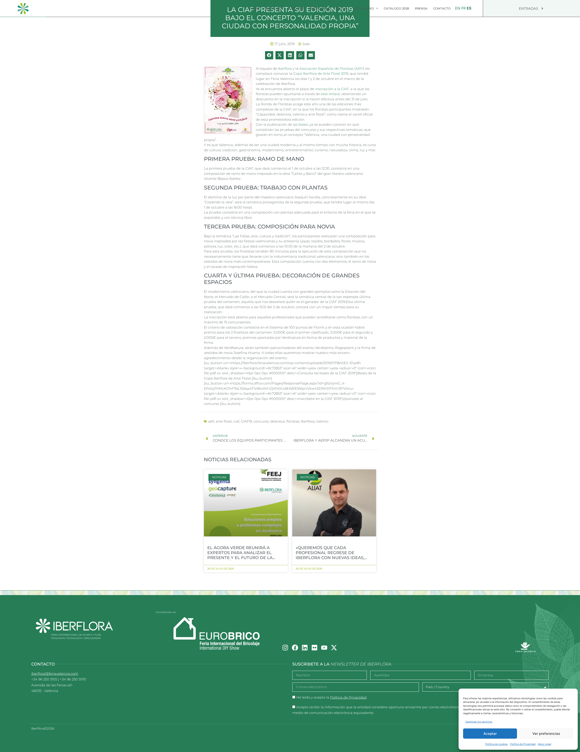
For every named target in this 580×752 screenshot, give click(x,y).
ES (469, 8)
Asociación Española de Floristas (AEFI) (331, 68)
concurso (261, 421)
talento (322, 421)
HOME (255, 8)
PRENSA (421, 8)
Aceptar (490, 733)
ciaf (236, 421)
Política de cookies (496, 744)
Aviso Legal (544, 744)
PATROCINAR (319, 8)
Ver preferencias (546, 733)
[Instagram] (285, 647)
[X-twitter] (334, 647)
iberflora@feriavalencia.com (54, 673)
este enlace (330, 94)
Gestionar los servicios (478, 721)
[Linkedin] (305, 647)
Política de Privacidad (523, 744)
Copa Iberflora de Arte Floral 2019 (320, 73)
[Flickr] (314, 647)
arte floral (224, 421)
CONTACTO (442, 8)
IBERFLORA (274, 8)
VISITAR (341, 8)
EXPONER (296, 8)
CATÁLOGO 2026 (396, 8)
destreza (277, 421)
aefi (211, 421)
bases (303, 124)
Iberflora (285, 68)
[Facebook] (295, 647)
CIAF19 (246, 421)
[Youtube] (324, 647)
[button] (269, 55)
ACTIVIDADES (363, 8)
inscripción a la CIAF (332, 89)
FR (463, 8)
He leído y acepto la (331, 697)
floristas (292, 421)
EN (457, 8)
